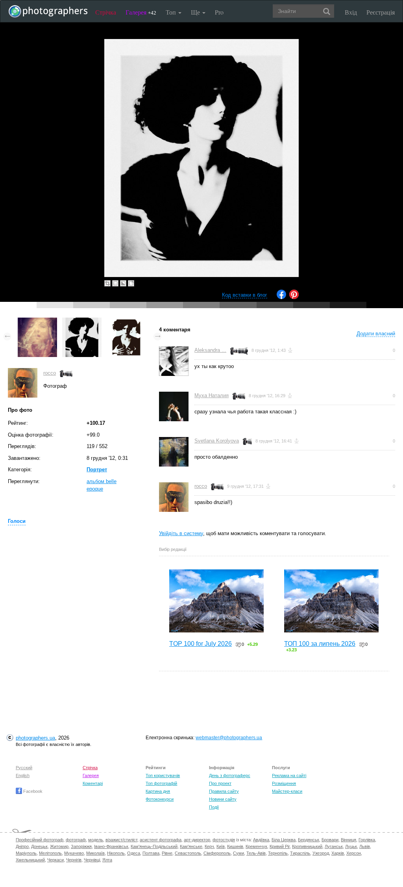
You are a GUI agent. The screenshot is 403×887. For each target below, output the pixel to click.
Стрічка (105, 12)
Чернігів (73, 859)
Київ (220, 846)
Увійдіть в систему (181, 533)
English (23, 775)
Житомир (59, 846)
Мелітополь (50, 853)
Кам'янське (191, 846)
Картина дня (158, 791)
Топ (171, 12)
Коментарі (93, 783)
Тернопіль (278, 853)
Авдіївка (261, 839)
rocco (49, 373)
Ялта (107, 859)
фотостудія (224, 839)
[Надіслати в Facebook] (281, 297)
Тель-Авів (256, 853)
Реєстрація (380, 12)
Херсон (353, 853)
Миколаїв (95, 853)
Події (214, 807)
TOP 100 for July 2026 (200, 643)
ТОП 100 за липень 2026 (319, 643)
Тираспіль (300, 853)
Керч (209, 846)
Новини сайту (223, 799)
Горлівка (367, 839)
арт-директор (197, 839)
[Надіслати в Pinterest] (294, 297)
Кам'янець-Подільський (154, 846)
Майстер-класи (287, 791)
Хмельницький (30, 859)
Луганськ (334, 846)
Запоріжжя (81, 846)
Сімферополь (217, 853)
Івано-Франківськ (111, 846)
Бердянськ (308, 839)
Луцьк (351, 846)
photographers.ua (35, 738)
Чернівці (92, 859)
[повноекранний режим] (131, 283)
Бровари (330, 839)
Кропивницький (307, 846)
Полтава (150, 853)
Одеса (133, 853)
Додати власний (376, 334)
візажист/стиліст (121, 839)
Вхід (351, 12)
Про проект (220, 783)
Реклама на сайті (289, 775)
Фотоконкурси (160, 799)
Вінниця (348, 839)
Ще (196, 12)
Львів (364, 846)
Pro (219, 12)
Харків (337, 853)
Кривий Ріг (280, 846)
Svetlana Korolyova (216, 441)
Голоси (17, 521)
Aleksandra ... (210, 350)
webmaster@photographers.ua (229, 737)
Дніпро (22, 846)
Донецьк (39, 846)
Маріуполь (26, 853)
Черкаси (55, 859)
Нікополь (116, 853)
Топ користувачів (163, 775)
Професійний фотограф (39, 839)
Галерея (141, 12)
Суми (238, 853)
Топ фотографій (161, 783)
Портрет (97, 469)
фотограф (76, 839)
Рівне (167, 853)
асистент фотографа (160, 839)
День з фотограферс (229, 775)
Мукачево (74, 853)
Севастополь (188, 853)
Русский (24, 767)
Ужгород (320, 853)
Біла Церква (284, 839)
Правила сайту (224, 791)
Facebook (32, 791)
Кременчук (256, 846)
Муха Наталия (211, 395)
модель (95, 839)
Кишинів (235, 846)
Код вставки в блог (244, 295)
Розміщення (284, 783)
